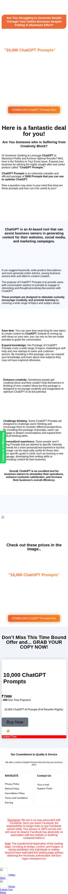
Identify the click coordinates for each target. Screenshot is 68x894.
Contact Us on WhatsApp (3, 447)
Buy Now (15, 722)
